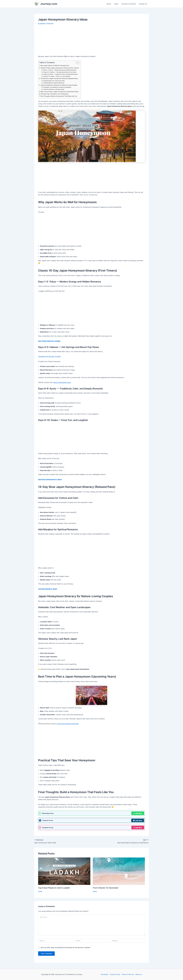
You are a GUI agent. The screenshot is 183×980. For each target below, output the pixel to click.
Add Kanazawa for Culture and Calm (54, 80)
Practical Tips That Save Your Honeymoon (55, 94)
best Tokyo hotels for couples (49, 341)
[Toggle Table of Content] (77, 62)
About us (138, 974)
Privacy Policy (115, 974)
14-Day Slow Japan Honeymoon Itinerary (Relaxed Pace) (59, 78)
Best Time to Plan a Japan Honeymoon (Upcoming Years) (59, 91)
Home (109, 4)
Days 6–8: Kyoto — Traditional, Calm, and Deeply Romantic (61, 74)
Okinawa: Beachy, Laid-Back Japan (54, 89)
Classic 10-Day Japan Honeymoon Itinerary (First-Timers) (60, 68)
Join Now (138, 813)
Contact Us (143, 4)
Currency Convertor (128, 4)
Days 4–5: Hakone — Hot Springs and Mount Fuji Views (60, 72)
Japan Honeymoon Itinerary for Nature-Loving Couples (59, 85)
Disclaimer (104, 974)
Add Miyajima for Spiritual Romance (54, 83)
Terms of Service (128, 974)
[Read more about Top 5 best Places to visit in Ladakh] (64, 871)
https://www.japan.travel (62, 382)
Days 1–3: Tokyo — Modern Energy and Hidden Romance (60, 70)
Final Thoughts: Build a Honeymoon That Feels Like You (58, 96)
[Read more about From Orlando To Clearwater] (119, 871)
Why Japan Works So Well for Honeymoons (54, 65)
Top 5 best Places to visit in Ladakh (54, 888)
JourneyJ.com (48, 3)
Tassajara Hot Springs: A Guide (49, 356)
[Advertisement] (91, 41)
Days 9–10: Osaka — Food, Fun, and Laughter (57, 76)
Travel (116, 4)
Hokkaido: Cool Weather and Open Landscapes (57, 87)
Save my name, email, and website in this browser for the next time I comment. (65, 947)
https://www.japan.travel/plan (68, 724)
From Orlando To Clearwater (105, 888)
